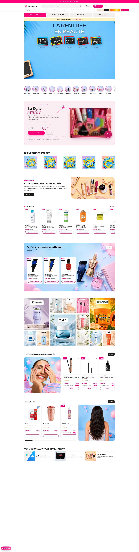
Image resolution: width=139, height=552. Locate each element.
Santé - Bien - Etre (81, 10)
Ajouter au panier (33, 232)
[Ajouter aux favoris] (78, 359)
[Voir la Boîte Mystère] (90, 122)
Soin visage (81, 14)
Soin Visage (49, 10)
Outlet (106, 10)
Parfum (35, 10)
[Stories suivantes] (114, 89)
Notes (95, 10)
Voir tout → (112, 206)
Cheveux (41, 10)
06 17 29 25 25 (77, 19)
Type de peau (57, 10)
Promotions (125, 10)
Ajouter (71, 388)
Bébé (73, 10)
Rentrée (100, 10)
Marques (90, 10)
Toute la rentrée (35, 14)
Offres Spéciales (114, 10)
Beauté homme (103, 14)
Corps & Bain (66, 10)
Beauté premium (58, 14)
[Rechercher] (80, 6)
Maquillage (28, 10)
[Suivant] (114, 221)
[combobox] (61, 6)
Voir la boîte (50, 132)
